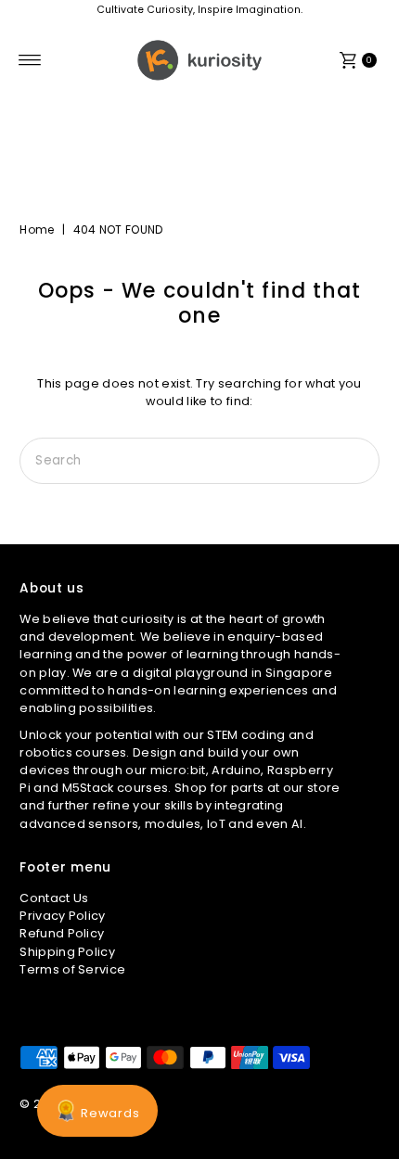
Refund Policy (61, 933)
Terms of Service (72, 969)
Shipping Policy (67, 952)
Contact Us (53, 898)
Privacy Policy (62, 915)
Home (36, 229)
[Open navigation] (30, 60)
